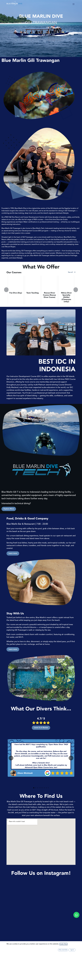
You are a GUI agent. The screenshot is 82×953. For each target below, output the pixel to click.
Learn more (13, 553)
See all (70, 272)
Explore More (9, 509)
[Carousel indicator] (33, 787)
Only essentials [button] (63, 949)
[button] (7, 290)
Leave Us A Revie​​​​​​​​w (41, 728)
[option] (41, 290)
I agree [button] (72, 949)
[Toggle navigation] (74, 4)
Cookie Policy (63, 944)
